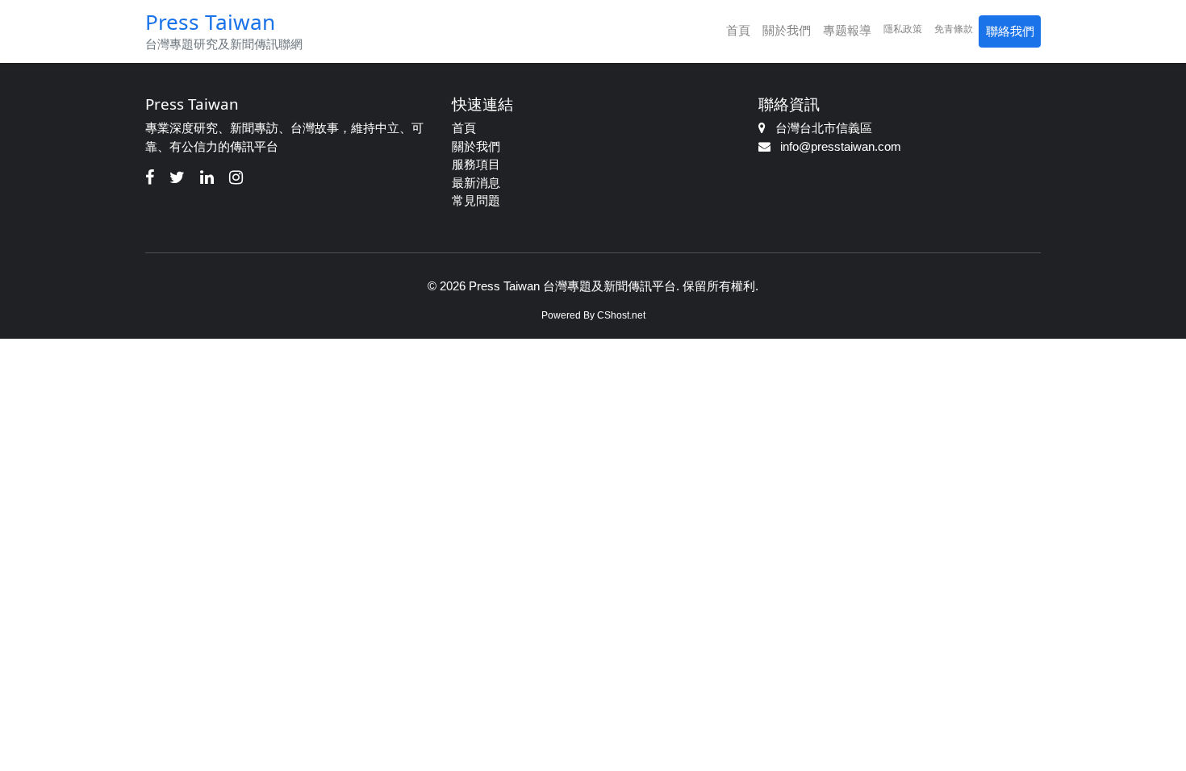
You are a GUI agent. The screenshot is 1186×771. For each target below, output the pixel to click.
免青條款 (953, 29)
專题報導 (847, 30)
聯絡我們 (1010, 31)
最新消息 (476, 183)
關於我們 (786, 30)
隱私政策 (902, 29)
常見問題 (476, 200)
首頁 (738, 30)
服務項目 (476, 164)
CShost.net (621, 315)
